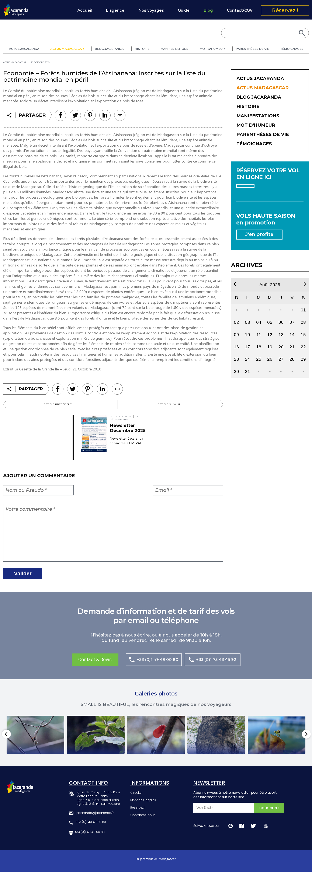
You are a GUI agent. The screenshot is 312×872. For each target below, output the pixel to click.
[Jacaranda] (16, 6)
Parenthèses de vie (252, 49)
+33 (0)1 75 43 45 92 (216, 659)
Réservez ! (285, 10)
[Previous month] (235, 284)
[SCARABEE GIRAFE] (96, 735)
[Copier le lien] (119, 115)
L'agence (115, 10)
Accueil (84, 10)
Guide (184, 10)
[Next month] (305, 284)
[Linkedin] (90, 115)
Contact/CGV (240, 10)
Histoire (142, 49)
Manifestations (174, 49)
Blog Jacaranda (109, 49)
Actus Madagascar (67, 49)
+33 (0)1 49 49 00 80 (157, 659)
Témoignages (291, 49)
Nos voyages (151, 10)
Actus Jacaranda (24, 49)
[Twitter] (75, 115)
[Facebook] (60, 115)
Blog (208, 10)
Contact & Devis (95, 659)
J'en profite (259, 234)
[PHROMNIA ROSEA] (156, 735)
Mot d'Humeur (212, 49)
